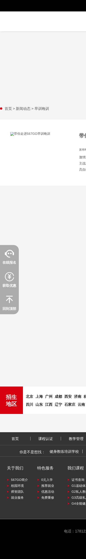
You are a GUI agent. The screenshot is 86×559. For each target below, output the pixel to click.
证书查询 (78, 479)
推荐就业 (47, 485)
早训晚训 (41, 108)
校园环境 (17, 485)
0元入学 (47, 479)
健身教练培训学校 (64, 451)
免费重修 (47, 497)
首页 (9, 108)
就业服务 (17, 497)
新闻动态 (23, 108)
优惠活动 (47, 491)
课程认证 (45, 438)
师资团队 (17, 491)
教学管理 (76, 438)
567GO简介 (19, 479)
